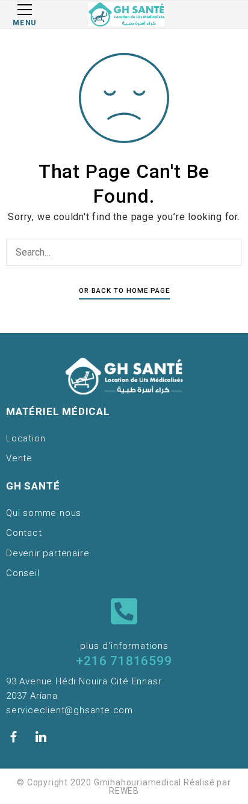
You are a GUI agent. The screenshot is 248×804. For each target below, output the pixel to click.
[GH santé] (126, 14)
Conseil (23, 573)
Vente (19, 458)
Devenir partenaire (47, 553)
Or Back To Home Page (124, 290)
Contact (24, 532)
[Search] (230, 252)
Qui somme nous (43, 513)
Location (25, 438)
